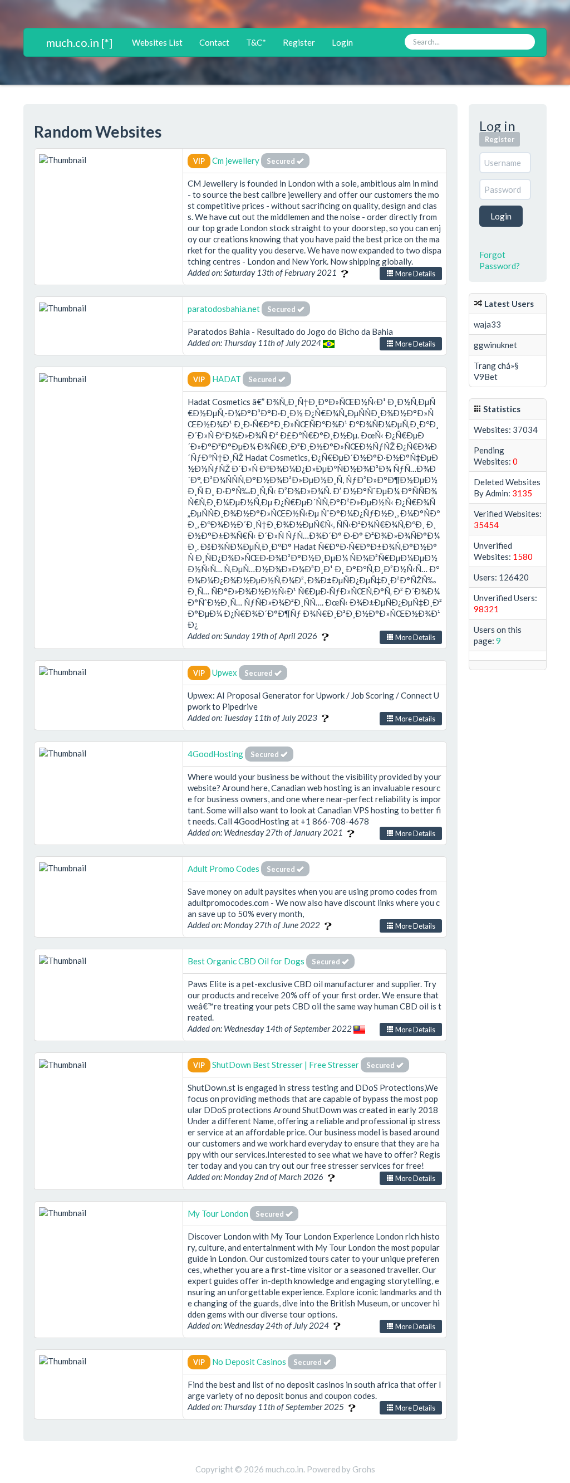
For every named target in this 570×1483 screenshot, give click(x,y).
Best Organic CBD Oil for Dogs (246, 961)
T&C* (256, 42)
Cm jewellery (236, 160)
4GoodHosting (216, 754)
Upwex (224, 672)
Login (342, 42)
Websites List (157, 42)
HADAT (226, 379)
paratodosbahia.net (224, 309)
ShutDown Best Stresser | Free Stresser (285, 1065)
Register (299, 42)
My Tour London (218, 1213)
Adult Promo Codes (223, 869)
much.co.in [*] (79, 42)
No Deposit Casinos (249, 1362)
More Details (414, 273)
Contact (214, 42)
